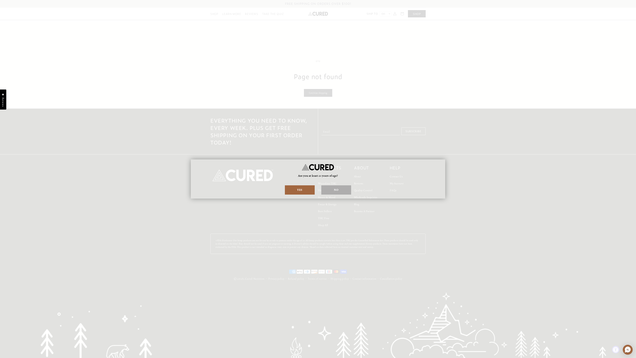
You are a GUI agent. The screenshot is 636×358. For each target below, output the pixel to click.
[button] (628, 350)
